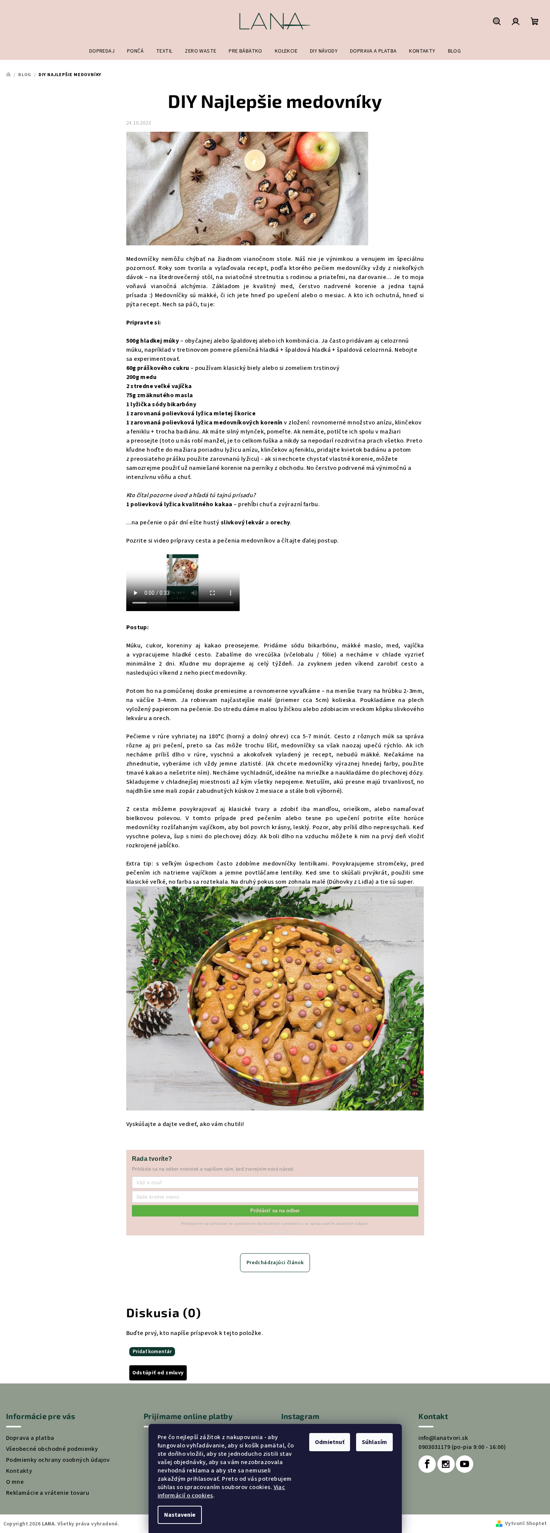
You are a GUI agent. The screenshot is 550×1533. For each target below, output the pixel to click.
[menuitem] (102, 51)
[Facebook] (427, 1464)
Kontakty (19, 1471)
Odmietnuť (329, 1442)
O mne (15, 1482)
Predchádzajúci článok (275, 1262)
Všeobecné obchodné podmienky (52, 1449)
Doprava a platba (30, 1438)
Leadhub (286, 1232)
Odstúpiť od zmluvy (158, 1373)
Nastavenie (179, 1515)
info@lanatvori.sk (443, 1438)
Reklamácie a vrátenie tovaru (47, 1493)
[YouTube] (464, 1464)
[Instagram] (446, 1464)
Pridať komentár (152, 1351)
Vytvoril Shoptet (526, 1523)
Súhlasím (374, 1442)
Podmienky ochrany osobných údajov (58, 1460)
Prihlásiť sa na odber (275, 1210)
